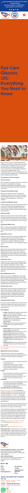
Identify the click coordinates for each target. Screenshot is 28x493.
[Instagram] (15, 9)
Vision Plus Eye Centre (7, 390)
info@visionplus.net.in (16, 422)
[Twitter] (11, 9)
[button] (24, 15)
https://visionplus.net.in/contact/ (14, 426)
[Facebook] (9, 9)
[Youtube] (17, 9)
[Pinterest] (13, 9)
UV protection (15, 395)
